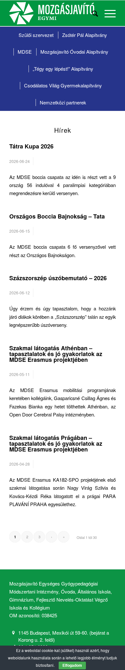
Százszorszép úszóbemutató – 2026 (58, 278)
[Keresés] (92, 13)
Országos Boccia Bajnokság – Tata (57, 216)
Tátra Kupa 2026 (31, 146)
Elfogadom (72, 665)
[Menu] (107, 13)
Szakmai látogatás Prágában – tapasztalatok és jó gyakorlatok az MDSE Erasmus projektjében (55, 443)
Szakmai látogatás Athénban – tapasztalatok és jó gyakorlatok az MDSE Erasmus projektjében (55, 354)
